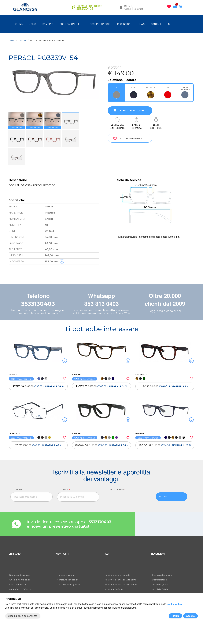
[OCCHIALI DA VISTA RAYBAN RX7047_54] (164, 415)
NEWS (141, 24)
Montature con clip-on (67, 580)
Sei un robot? (117, 489)
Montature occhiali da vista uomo (120, 580)
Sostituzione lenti (71, 24)
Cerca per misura (17, 584)
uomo (32, 24)
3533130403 (38, 303)
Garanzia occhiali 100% (20, 589)
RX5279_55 (101, 386)
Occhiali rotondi (159, 580)
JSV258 (164, 386)
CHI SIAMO (15, 553)
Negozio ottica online (19, 575)
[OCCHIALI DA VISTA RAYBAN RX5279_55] (101, 356)
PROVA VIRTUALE (24, 379)
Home (12, 40)
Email (66, 489)
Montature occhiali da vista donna (120, 584)
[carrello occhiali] (181, 7)
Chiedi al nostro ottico (19, 580)
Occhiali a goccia (160, 584)
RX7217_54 (38, 386)
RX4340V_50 (101, 445)
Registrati (138, 9)
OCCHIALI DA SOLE (100, 24)
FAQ (106, 553)
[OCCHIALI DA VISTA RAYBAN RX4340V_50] (101, 415)
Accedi (127, 9)
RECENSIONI (124, 24)
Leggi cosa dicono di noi (165, 311)
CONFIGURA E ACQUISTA (132, 111)
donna (18, 24)
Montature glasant (65, 575)
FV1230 (38, 445)
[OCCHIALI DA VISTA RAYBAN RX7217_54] (38, 356)
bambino (47, 24)
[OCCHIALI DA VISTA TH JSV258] (164, 356)
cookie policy (174, 604)
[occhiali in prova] (175, 7)
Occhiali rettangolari (162, 575)
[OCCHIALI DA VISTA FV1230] (38, 415)
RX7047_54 (165, 445)
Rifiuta (175, 616)
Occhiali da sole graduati (69, 584)
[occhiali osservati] (169, 7)
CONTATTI (156, 24)
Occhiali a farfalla (160, 589)
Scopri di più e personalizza (22, 616)
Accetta (190, 616)
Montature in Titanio (113, 589)
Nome (19, 489)
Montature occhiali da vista (117, 575)
